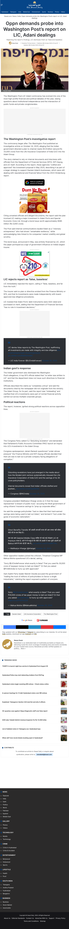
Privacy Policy (60, 918)
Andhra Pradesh (8, 888)
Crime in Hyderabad (9, 847)
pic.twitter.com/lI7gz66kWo (27, 489)
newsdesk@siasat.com (44, 754)
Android (28, 634)
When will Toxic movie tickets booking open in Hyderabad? (22, 738)
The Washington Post (50, 614)
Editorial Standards (18, 918)
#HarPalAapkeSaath (16, 353)
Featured (6, 796)
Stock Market (7, 905)
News (14, 16)
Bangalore (6, 893)
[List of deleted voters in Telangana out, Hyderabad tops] (64, 729)
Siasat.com (8, 16)
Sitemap (43, 921)
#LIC (59, 350)
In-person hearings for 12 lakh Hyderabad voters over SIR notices (24, 693)
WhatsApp (21, 632)
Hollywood (6, 862)
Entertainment (36, 12)
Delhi (4, 802)
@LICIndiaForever (20, 592)
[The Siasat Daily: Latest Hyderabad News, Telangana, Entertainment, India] (34, 5)
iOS (35, 634)
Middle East (26, 12)
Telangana (13, 12)
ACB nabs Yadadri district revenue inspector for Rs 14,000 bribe (24, 720)
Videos (63, 12)
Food (4, 876)
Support (51, 918)
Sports (44, 12)
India (19, 12)
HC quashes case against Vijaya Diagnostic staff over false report (24, 711)
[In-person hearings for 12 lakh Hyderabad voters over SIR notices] (64, 693)
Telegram (30, 632)
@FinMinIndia (23, 598)
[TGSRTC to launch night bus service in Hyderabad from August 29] (64, 666)
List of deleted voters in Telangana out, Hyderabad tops (21, 729)
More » (23, 648)
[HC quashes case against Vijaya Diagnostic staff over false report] (64, 711)
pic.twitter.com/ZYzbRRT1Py (45, 543)
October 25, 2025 (49, 361)
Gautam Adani (16, 614)
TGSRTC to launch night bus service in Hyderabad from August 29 (25, 666)
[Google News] (27, 620)
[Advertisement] (34, 121)
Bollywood (6, 859)
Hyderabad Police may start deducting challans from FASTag (23, 675)
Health (5, 873)
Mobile (5, 836)
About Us (7, 918)
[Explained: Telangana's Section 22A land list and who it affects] (64, 702)
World (5, 808)
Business (50, 12)
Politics (5, 805)
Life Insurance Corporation (32, 614)
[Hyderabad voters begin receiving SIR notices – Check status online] (64, 684)
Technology (7, 839)
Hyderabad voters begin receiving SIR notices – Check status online (25, 684)
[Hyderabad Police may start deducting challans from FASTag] (64, 675)
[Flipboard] (42, 620)
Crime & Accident (9, 850)
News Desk (15, 43)
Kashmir (5, 813)
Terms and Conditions (31, 921)
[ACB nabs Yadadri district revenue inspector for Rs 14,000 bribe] (64, 720)
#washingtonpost (33, 353)
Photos (57, 12)
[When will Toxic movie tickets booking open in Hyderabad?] (64, 738)
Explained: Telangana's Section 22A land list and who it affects (23, 702)
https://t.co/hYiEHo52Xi (18, 600)
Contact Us (30, 918)
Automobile (7, 908)
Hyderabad (5, 12)
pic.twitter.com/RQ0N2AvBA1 (20, 356)
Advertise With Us (41, 918)
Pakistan (6, 811)
